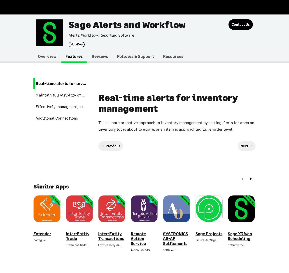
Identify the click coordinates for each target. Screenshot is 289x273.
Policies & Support (135, 56)
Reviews (100, 56)
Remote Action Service (138, 238)
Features (74, 56)
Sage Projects (209, 233)
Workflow (77, 44)
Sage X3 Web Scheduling (240, 236)
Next (244, 146)
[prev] (242, 179)
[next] (251, 179)
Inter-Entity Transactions (111, 236)
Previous (113, 146)
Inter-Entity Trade (77, 236)
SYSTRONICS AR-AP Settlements (175, 238)
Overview (47, 56)
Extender (42, 233)
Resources (173, 56)
